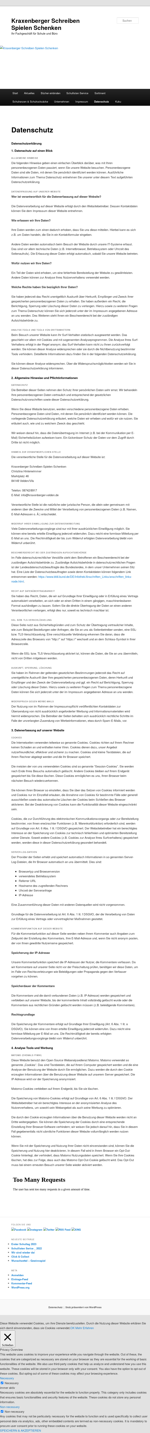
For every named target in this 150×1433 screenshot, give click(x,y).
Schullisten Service (77, 93)
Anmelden (17, 1275)
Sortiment (100, 93)
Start (15, 93)
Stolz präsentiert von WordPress (83, 1307)
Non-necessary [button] (10, 1407)
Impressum (81, 101)
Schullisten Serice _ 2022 (26, 1248)
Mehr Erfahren (84, 1328)
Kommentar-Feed (21, 1283)
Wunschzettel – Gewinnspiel (28, 1260)
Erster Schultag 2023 (23, 1244)
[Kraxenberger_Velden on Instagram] (34, 1229)
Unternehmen (61, 101)
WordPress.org (20, 1287)
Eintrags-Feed (19, 1279)
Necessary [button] (7, 1378)
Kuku (118, 101)
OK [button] (72, 1328)
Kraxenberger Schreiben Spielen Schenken (45, 24)
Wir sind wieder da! (23, 1252)
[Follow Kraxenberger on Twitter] (48, 1229)
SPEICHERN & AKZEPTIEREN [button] (20, 1430)
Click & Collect (20, 1256)
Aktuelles (29, 93)
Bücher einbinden (50, 93)
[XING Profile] (76, 1229)
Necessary (12, 1383)
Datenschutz (101, 101)
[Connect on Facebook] (18, 1229)
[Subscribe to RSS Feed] (63, 1229)
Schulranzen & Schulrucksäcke (30, 101)
